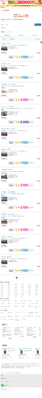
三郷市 (29, 294)
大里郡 (29, 284)
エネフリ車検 (23, 319)
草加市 (36, 289)
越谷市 (29, 287)
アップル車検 (17, 312)
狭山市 (16, 289)
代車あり (9, 303)
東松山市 (22, 292)
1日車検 (9, 306)
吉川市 (9, 296)
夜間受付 (16, 306)
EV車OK (3, 27)
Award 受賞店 (3, 300)
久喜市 (9, 287)
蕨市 (22, 296)
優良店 (9, 300)
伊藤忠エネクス (10, 316)
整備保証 (22, 306)
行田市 (2, 287)
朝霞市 (9, 284)
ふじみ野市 (16, 294)
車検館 (36, 312)
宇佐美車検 (16, 316)
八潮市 (2, 296)
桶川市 (36, 284)
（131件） (16, 177)
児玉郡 (36, 287)
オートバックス (24, 312)
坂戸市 (2, 289)
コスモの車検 (23, 316)
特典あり (16, 300)
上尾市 (2, 284)
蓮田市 (2, 292)
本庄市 (22, 294)
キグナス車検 (37, 316)
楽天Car (2, 372)
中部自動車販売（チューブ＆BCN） (31, 313)
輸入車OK (23, 303)
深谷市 (2, 294)
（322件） (16, 114)
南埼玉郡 (36, 294)
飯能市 (16, 292)
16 (23, 277)
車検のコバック (31, 316)
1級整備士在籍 (30, 306)
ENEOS (2, 312)
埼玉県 (8, 372)
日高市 (36, 292)
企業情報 (2, 381)
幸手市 (9, 289)
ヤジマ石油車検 (10, 319)
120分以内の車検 (4, 306)
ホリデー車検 (3, 319)
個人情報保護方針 (7, 381)
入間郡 (16, 284)
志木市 (22, 289)
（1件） (16, 155)
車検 (5, 372)
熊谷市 (16, 287)
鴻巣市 (22, 287)
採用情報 (12, 381)
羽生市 (9, 292)
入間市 (22, 284)
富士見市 (9, 294)
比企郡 (29, 292)
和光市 (16, 296)
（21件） (16, 199)
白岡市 (29, 289)
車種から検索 (38, 39)
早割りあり (30, 300)
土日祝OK (2, 303)
